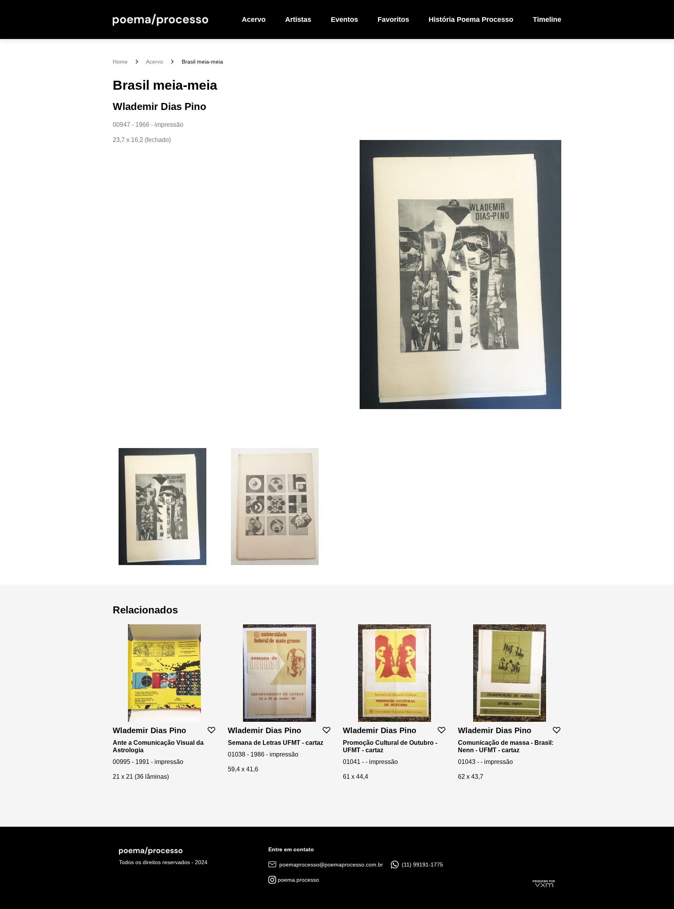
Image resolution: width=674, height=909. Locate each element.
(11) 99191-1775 (421, 864)
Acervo (254, 19)
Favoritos (393, 19)
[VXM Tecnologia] (544, 883)
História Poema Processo (471, 19)
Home (120, 61)
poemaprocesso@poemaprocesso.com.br (330, 864)
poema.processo (297, 880)
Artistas (298, 19)
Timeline (547, 19)
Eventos (344, 19)
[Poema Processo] (160, 19)
